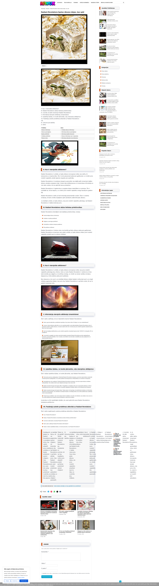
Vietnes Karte (104, 200)
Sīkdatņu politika (21, 577)
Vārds (43, 563)
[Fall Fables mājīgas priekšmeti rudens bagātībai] (67, 509)
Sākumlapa (43, 8)
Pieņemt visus (24, 580)
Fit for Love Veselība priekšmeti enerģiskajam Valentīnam (67, 532)
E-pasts (44, 568)
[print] (60, 491)
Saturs (43, 65)
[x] (57, 491)
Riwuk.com (9, 584)
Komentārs (45, 552)
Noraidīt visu (15, 580)
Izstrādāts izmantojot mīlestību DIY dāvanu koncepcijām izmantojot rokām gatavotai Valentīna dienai (85, 513)
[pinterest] (51, 491)
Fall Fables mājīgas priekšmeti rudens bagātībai (66, 512)
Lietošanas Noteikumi (106, 193)
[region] (16, 575)
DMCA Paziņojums (104, 207)
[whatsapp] (54, 491)
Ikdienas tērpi (95, 2)
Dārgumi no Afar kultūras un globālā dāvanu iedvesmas (85, 532)
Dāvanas (59, 2)
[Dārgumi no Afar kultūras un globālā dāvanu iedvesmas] (86, 529)
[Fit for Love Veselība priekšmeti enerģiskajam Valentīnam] (67, 529)
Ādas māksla (68, 2)
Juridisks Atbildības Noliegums (108, 195)
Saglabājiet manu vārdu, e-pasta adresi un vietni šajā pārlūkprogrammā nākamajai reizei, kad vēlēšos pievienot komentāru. (66, 573)
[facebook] (48, 491)
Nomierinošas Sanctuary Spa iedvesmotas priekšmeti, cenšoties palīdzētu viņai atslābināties (47, 533)
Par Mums (102, 209)
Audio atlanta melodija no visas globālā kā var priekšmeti (67, 486)
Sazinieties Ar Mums (105, 197)
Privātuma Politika (105, 202)
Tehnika (75, 2)
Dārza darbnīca (84, 2)
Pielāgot (7, 580)
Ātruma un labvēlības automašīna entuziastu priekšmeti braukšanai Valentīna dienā (48, 512)
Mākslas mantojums (107, 2)
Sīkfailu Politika (104, 204)
